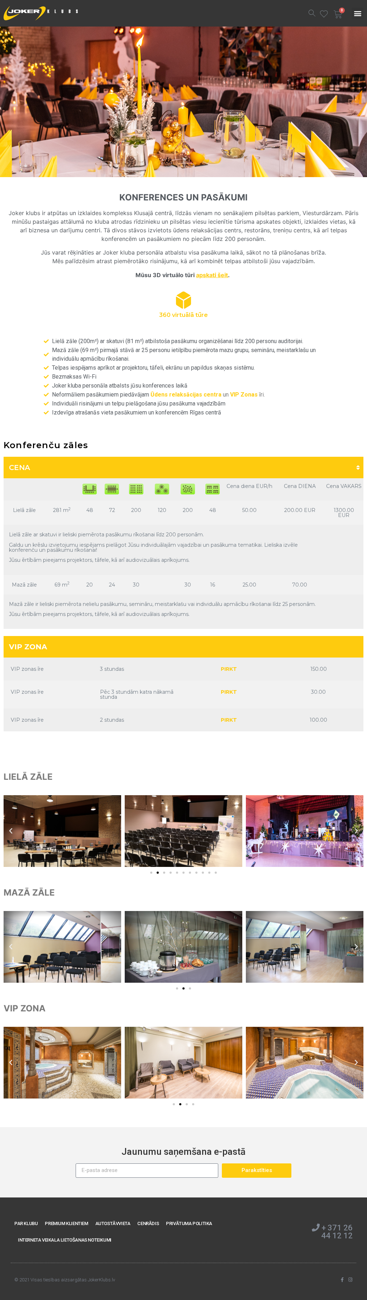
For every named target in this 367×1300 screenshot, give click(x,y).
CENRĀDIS (148, 1223)
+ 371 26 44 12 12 (336, 1231)
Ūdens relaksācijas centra (186, 394)
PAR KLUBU (26, 1223)
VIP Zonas (244, 394)
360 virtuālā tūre (183, 315)
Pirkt (229, 669)
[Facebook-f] (342, 1279)
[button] (357, 13)
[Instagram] (350, 1279)
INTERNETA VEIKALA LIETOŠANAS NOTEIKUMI (64, 1240)
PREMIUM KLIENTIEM (66, 1223)
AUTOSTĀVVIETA (112, 1223)
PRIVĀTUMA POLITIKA (189, 1223)
